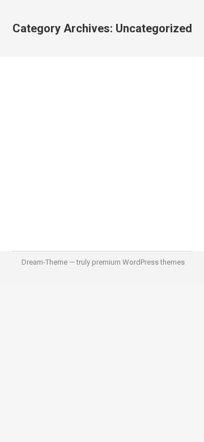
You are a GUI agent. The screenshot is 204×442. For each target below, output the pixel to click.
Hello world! (56, 116)
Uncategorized (50, 135)
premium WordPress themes (138, 262)
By (98, 135)
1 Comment (114, 145)
